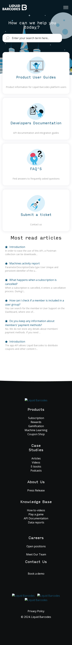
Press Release (36, 490)
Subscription (36, 418)
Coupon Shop (36, 434)
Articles (36, 458)
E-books (36, 466)
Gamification (36, 426)
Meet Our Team (36, 554)
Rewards (36, 422)
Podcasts (36, 470)
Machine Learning (36, 430)
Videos (36, 462)
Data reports (36, 522)
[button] (65, 6)
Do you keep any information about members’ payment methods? (29, 323)
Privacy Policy (36, 611)
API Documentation (36, 518)
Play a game (36, 514)
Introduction (17, 247)
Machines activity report (24, 263)
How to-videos (36, 510)
